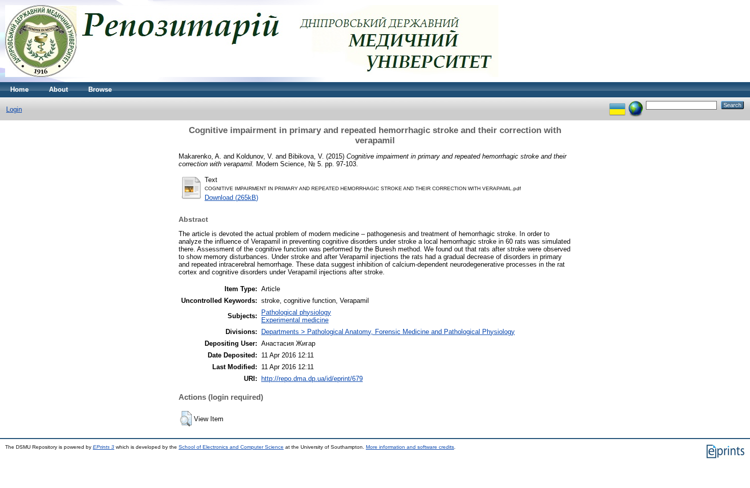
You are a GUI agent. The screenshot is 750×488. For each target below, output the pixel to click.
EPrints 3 (103, 447)
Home (19, 89)
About (58, 89)
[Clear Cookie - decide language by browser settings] (636, 105)
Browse (100, 89)
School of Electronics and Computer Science (231, 447)
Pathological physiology (296, 312)
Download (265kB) (231, 197)
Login (14, 109)
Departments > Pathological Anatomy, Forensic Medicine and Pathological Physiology (388, 332)
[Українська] (617, 105)
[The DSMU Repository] (252, 80)
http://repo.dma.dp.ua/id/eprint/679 (312, 378)
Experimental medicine (295, 320)
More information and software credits (410, 447)
